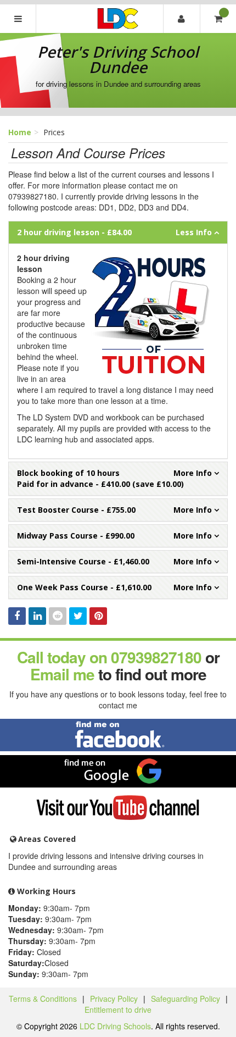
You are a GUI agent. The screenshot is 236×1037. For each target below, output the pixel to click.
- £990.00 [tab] (75, 535)
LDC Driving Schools (115, 1026)
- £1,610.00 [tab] (84, 587)
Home (19, 132)
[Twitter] (78, 616)
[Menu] (18, 18)
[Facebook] (17, 616)
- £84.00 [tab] (74, 232)
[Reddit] (57, 616)
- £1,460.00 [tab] (83, 561)
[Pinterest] (98, 616)
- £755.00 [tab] (76, 509)
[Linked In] (37, 616)
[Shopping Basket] (218, 18)
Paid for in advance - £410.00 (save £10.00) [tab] (100, 478)
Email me (62, 674)
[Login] (181, 18)
